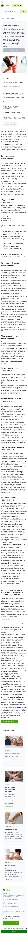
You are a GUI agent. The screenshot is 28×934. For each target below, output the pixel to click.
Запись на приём (17, 5)
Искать (23, 11)
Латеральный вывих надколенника (13, 97)
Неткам (8, 913)
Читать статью (14, 50)
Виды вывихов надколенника (11, 86)
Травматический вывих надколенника (10, 102)
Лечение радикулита (11, 829)
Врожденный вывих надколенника (13, 90)
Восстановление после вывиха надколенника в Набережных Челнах (14, 117)
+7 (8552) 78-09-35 (14, 712)
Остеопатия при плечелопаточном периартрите (10, 789)
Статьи (10, 17)
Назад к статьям (9, 124)
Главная (3, 17)
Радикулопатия (10, 865)
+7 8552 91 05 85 (8, 919)
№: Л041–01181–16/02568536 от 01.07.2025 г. (10, 902)
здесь (17, 673)
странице (19, 704)
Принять (14, 931)
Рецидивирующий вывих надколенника (10, 107)
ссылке (12, 688)
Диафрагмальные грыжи (13, 753)
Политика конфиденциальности (11, 909)
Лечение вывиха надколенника (12, 112)
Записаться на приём (8, 721)
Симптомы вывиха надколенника (13, 82)
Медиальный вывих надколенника (13, 93)
